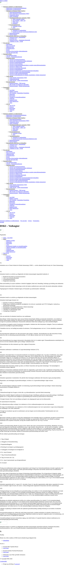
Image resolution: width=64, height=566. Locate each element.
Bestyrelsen (12, 95)
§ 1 (1, 262)
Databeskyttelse (13, 100)
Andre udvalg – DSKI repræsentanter (18, 80)
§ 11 (1, 389)
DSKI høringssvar (13, 101)
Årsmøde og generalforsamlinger (17, 97)
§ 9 (1, 375)
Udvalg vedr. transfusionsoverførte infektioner (20, 61)
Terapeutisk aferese (14, 15)
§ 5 (1, 331)
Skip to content (3, 0)
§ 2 (1, 271)
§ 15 (1, 488)
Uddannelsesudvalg (14, 79)
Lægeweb (17, 564)
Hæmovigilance (13, 34)
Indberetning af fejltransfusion (13, 9)
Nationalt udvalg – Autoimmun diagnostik (19, 40)
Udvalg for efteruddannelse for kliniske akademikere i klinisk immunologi (27, 75)
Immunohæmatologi (14, 33)
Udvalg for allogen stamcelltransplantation (19, 72)
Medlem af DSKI (10, 240)
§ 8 (1, 352)
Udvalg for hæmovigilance (16, 63)
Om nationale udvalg (11, 55)
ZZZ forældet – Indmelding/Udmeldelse (19, 93)
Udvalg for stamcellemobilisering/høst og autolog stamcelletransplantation (27, 65)
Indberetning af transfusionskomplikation (16, 8)
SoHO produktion (13, 16)
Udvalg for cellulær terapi (15, 66)
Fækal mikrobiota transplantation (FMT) (19, 13)
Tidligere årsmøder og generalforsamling (16, 247)
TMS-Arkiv (15, 22)
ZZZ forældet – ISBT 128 (18, 20)
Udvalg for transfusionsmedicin (17, 59)
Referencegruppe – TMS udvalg (17, 83)
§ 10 (1, 383)
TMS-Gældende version (18, 19)
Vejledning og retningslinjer (19, 30)
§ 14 (1, 481)
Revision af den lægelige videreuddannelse (16, 51)
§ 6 (1, 337)
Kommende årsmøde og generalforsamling (16, 246)
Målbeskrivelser (10, 47)
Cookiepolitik (3, 561)
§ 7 (1, 347)
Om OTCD (12, 105)
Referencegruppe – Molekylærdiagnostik (19, 86)
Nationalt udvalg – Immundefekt (17, 37)
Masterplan (12, 94)
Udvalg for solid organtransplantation (18, 73)
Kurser (8, 50)
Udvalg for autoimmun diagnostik (17, 68)
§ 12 (1, 415)
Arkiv (13, 27)
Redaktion (15, 23)
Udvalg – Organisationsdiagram (14, 56)
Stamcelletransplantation (15, 12)
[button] (32, 262)
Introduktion (9, 44)
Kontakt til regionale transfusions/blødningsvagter (24, 31)
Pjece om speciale (10, 45)
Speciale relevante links (12, 52)
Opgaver (11, 107)
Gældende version (16, 26)
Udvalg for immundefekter (15, 69)
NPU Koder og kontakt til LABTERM (19, 84)
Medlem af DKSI (13, 91)
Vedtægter (11, 98)
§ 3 (1, 294)
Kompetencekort (10, 48)
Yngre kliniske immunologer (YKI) (18, 77)
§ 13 (1, 423)
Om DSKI (12, 90)
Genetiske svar (13, 38)
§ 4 (1, 313)
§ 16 (1, 497)
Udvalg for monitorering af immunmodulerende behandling (24, 70)
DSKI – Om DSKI (7, 237)
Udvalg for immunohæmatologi (17, 62)
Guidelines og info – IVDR (16, 41)
